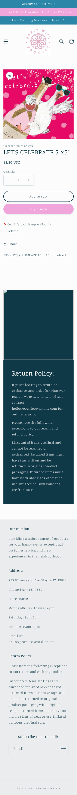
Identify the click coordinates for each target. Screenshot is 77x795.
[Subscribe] (63, 748)
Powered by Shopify (51, 788)
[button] (5, 41)
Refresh (13, 231)
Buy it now (38, 209)
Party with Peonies (33, 788)
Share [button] (13, 244)
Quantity (9, 171)
